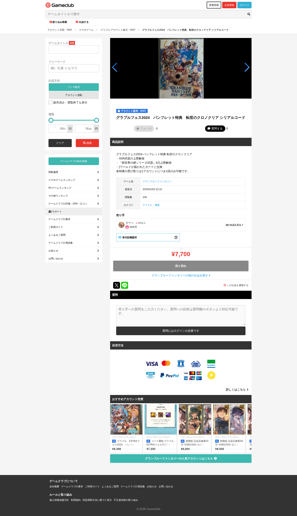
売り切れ (180, 265)
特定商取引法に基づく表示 (97, 500)
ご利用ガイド (55, 227)
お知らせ (53, 250)
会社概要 (54, 486)
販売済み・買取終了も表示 (70, 102)
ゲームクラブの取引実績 (73, 161)
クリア (60, 142)
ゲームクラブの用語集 (60, 242)
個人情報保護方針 (59, 500)
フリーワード (56, 61)
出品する (84, 22)
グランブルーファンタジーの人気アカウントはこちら (179, 458)
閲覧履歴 (53, 172)
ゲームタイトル (58, 43)
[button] (115, 67)
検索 (89, 142)
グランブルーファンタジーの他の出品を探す (180, 275)
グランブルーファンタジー (157, 181)
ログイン (244, 5)
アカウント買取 (73, 95)
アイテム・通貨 (151, 205)
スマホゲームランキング (61, 180)
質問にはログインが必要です (180, 330)
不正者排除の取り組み (126, 500)
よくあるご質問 (56, 235)
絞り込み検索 (60, 22)
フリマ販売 (74, 87)
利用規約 (76, 500)
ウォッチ (146, 128)
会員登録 (229, 5)
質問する (217, 128)
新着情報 (214, 5)
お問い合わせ (55, 258)
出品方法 (54, 80)
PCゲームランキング (59, 187)
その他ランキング (58, 195)
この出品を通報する (238, 285)
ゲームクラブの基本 (59, 219)
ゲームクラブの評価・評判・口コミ (67, 203)
